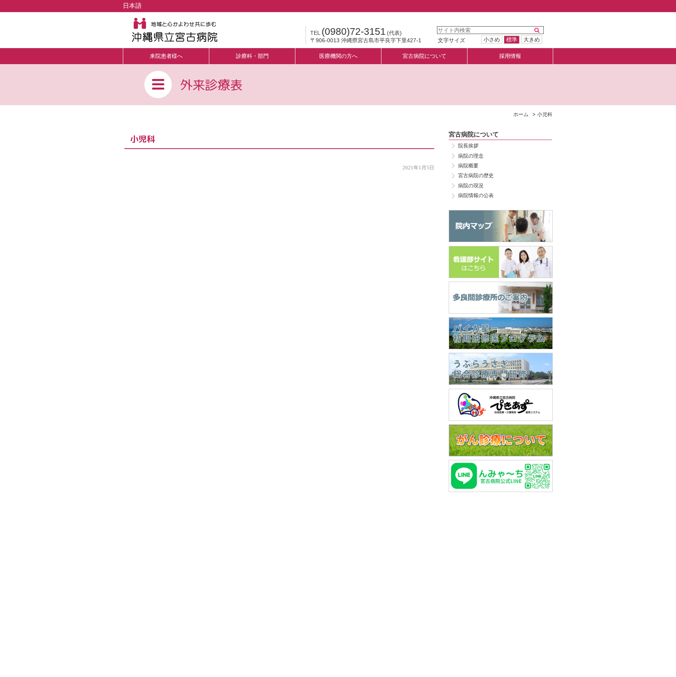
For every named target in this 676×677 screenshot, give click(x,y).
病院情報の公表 (476, 195)
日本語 (132, 5)
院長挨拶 (468, 146)
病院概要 (468, 166)
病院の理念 (471, 156)
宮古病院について (474, 134)
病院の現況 (471, 186)
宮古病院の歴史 (476, 175)
